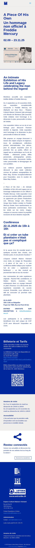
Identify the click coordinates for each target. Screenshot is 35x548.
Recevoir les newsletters (23, 458)
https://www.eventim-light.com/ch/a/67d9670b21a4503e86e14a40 (18, 359)
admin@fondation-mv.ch (15, 519)
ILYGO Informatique (13, 546)
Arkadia (24, 546)
